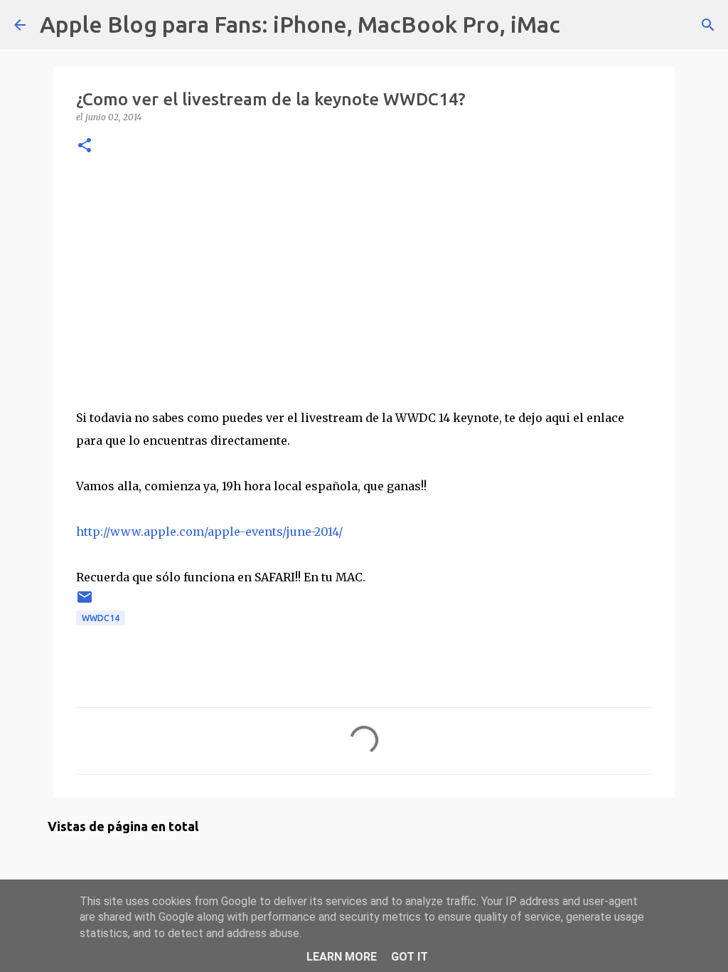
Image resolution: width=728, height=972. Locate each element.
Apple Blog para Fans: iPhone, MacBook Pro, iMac (300, 24)
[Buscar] (580, 25)
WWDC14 (100, 618)
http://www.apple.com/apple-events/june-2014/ (209, 531)
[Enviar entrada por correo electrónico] (84, 602)
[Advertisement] (364, 278)
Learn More (341, 956)
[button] (84, 146)
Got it (409, 956)
